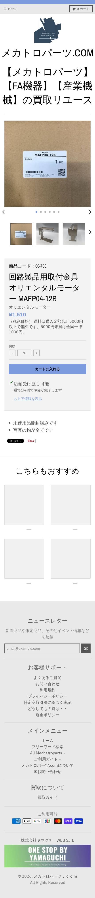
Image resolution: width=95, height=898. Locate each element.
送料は (40, 321)
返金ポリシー (47, 714)
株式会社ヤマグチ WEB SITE (47, 840)
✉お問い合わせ (47, 771)
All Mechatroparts (46, 752)
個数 (12, 346)
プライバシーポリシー (47, 696)
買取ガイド (47, 797)
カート (83, 9)
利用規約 (47, 690)
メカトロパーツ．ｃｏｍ (55, 876)
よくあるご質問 (47, 677)
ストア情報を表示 (28, 398)
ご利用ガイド (46, 759)
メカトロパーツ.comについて (47, 765)
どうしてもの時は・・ (47, 708)
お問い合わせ (47, 683)
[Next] (90, 212)
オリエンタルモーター (30, 307)
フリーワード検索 (47, 746)
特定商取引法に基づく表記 (47, 702)
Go (86, 648)
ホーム (47, 740)
